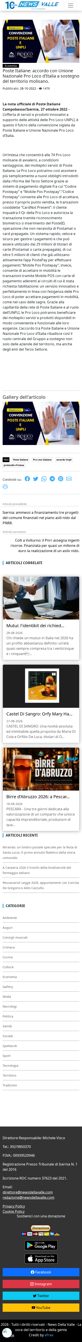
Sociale (8, 1036)
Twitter (43, 1295)
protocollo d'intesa (14, 465)
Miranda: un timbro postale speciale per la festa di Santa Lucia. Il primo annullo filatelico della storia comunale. (40, 852)
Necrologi (10, 1006)
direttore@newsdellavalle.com (28, 1192)
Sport (6, 1056)
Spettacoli (10, 1046)
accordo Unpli (64, 459)
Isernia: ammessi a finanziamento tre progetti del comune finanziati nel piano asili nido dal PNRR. (41, 517)
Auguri (8, 927)
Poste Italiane (20, 459)
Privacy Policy (14, 1206)
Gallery (8, 987)
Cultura (8, 967)
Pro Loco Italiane (42, 459)
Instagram (43, 1284)
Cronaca (9, 947)
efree (49, 1335)
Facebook (42, 1272)
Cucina (8, 957)
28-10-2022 (28, 88)
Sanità (7, 1026)
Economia (11, 66)
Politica (8, 1016)
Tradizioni (10, 1085)
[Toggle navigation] (71, 5)
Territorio (9, 1075)
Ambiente (10, 918)
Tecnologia (10, 1065)
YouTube (42, 1307)
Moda (7, 996)
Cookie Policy (13, 1211)
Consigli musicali (15, 937)
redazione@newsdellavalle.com (28, 1197)
